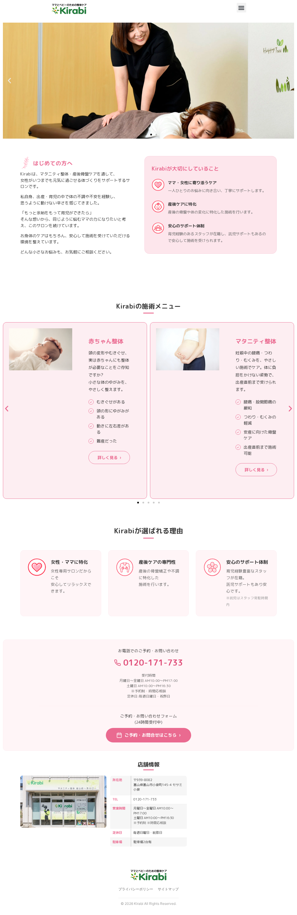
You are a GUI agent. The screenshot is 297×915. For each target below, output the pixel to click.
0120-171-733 (153, 662)
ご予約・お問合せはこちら (152, 735)
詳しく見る (109, 457)
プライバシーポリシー (135, 889)
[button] (241, 7)
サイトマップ (168, 889)
